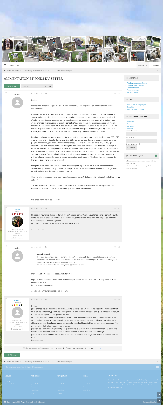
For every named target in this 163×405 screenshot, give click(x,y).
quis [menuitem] (32, 393)
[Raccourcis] (4, 65)
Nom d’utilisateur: (131, 131)
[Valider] (100, 348)
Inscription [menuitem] (142, 65)
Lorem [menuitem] (33, 381)
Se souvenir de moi (132, 144)
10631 (21, 229)
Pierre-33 (17, 300)
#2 (119, 208)
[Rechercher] (45, 86)
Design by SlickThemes (151, 402)
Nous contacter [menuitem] (37, 367)
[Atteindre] (158, 70)
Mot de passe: (130, 137)
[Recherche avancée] (50, 86)
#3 (119, 247)
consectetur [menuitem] (35, 390)
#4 (119, 299)
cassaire (17, 209)
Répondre (13, 86)
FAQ (18, 65)
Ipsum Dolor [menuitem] (35, 384)
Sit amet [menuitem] (33, 387)
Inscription (130, 128)
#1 (119, 93)
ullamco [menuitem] (59, 393)
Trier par (75, 348)
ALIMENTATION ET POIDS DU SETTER (33, 78)
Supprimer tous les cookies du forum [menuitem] (18, 367)
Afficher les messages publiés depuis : (42, 348)
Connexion (130, 126)
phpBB (16, 402)
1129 (20, 320)
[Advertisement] (81, 18)
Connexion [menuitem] (155, 65)
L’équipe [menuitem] (8, 381)
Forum (11, 65)
